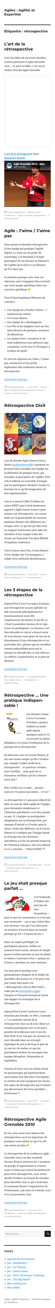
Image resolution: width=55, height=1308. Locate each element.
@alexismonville (22, 464)
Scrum (44, 387)
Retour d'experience (14, 390)
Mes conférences (17, 1283)
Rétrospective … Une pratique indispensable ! (26, 700)
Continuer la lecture (15, 379)
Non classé (9, 680)
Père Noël (21, 1104)
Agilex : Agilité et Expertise (19, 12)
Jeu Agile (44, 1101)
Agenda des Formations (21, 1258)
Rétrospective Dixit (24, 405)
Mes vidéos (13, 1287)
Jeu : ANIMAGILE (17, 1263)
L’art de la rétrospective (18, 46)
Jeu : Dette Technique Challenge (25, 1275)
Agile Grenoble (25, 215)
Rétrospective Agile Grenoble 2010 (25, 1122)
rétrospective (39, 215)
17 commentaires (33, 577)
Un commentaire (12, 1216)
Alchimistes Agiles (29, 991)
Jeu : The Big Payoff (18, 1279)
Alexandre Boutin (14, 157)
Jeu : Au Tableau (16, 1267)
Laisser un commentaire (16, 393)
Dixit (6, 577)
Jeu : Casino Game (17, 1271)
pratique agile (13, 868)
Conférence (9, 215)
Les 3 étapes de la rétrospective (23, 592)
